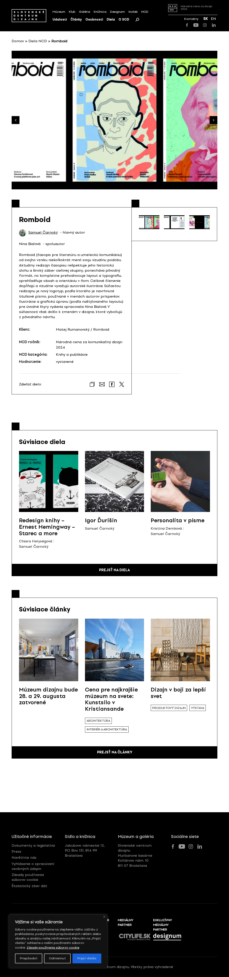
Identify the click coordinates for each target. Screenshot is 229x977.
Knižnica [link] (100, 12)
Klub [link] (72, 12)
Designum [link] (117, 12)
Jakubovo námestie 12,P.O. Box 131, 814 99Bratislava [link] (85, 850)
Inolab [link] (133, 12)
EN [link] (213, 19)
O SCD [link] (124, 19)
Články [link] (76, 19)
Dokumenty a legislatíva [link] (33, 845)
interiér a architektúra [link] (107, 729)
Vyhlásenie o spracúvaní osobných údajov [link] (33, 866)
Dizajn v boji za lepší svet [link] (178, 692)
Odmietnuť (57, 958)
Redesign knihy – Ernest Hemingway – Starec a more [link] (47, 527)
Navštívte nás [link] (24, 857)
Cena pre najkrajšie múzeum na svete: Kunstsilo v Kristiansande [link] (111, 699)
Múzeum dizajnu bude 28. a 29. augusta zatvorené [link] (48, 696)
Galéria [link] (84, 12)
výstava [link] (197, 708)
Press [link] (16, 851)
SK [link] (205, 19)
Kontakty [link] (191, 19)
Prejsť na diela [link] (114, 570)
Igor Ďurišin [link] (101, 520)
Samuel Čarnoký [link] (43, 232)
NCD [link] (144, 12)
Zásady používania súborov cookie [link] (53, 948)
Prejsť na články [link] (114, 752)
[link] (29, 15)
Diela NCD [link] (37, 41)
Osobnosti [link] (94, 19)
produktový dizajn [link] (169, 708)
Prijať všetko (86, 958)
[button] (213, 120)
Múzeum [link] (59, 12)
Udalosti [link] (60, 19)
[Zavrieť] (104, 917)
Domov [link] (18, 41)
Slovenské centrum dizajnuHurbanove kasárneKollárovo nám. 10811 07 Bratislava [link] (135, 855)
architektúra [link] (98, 721)
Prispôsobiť (28, 958)
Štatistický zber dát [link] (29, 886)
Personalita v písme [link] (177, 520)
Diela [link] (111, 19)
